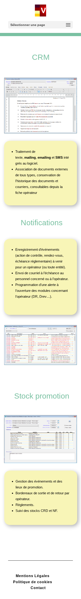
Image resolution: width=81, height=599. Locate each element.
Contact (38, 588)
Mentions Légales (33, 576)
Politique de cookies (32, 582)
